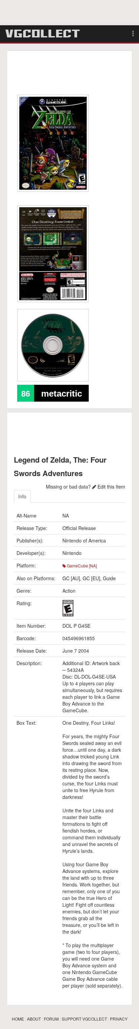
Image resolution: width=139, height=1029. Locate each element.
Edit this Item (110, 486)
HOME (18, 1019)
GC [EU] (91, 578)
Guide (109, 578)
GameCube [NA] (81, 565)
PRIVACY (119, 1019)
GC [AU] (71, 578)
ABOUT (34, 1019)
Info (22, 496)
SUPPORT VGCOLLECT (84, 1019)
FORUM (51, 1019)
